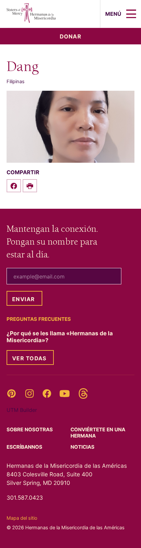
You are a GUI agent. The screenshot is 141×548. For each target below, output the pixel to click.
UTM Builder (22, 410)
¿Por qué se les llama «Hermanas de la (60, 337)
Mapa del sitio (22, 518)
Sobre (30, 429)
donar (70, 36)
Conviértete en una (97, 432)
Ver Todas (29, 358)
